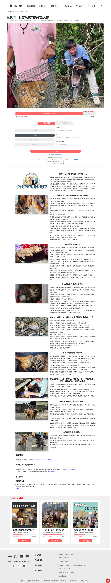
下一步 (55, 151)
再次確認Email (60, 141)
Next (102, 522)
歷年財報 (38, 560)
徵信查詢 (79, 5)
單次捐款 (64, 123)
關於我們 (31, 5)
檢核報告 (53, 472)
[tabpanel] (24, 522)
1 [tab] (52, 546)
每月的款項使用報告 (69, 469)
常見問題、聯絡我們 (64, 561)
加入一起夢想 (62, 576)
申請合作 (91, 5)
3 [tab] (57, 546)
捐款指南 (38, 570)
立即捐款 (24, 541)
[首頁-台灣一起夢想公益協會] (13, 5)
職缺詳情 (17, 489)
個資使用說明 (59, 154)
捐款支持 (42, 5)
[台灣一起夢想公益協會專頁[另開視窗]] (13, 566)
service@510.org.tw (68, 572)
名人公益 (68, 5)
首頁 (8, 11)
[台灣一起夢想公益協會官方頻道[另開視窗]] (24, 566)
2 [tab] (55, 546)
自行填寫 (35, 144)
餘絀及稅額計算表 (37, 460)
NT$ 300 (34, 131)
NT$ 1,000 (34, 140)
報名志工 (54, 5)
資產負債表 (48, 460)
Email (58, 134)
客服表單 (76, 159)
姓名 (57, 128)
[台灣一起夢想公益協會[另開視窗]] (19, 566)
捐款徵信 (38, 565)
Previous (8, 522)
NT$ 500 (34, 135)
